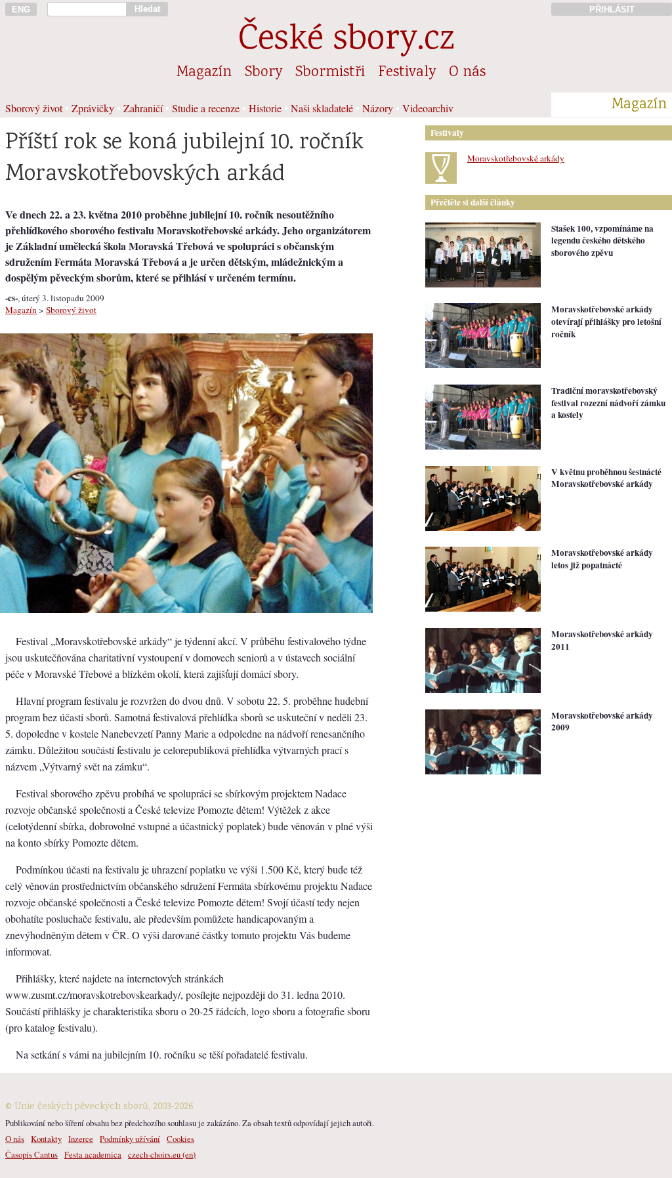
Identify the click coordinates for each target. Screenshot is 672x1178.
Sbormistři (330, 72)
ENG (21, 9)
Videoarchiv (427, 108)
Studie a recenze (206, 108)
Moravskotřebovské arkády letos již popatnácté (602, 559)
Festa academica (92, 1154)
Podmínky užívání (130, 1139)
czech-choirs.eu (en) (162, 1154)
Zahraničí (143, 108)
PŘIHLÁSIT (612, 9)
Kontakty (46, 1139)
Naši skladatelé (322, 108)
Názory (377, 108)
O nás (467, 72)
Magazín (204, 72)
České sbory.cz (346, 41)
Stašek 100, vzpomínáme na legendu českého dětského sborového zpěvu (602, 240)
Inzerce (80, 1139)
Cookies (180, 1139)
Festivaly (407, 72)
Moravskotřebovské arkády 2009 (602, 721)
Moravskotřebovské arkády (515, 158)
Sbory (263, 72)
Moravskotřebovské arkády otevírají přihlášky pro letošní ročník (606, 321)
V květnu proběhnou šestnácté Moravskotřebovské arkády (606, 478)
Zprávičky (93, 108)
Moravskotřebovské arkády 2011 (602, 640)
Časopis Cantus (31, 1154)
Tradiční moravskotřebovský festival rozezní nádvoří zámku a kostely (608, 402)
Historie (265, 108)
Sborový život (33, 108)
